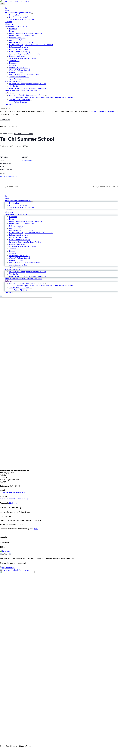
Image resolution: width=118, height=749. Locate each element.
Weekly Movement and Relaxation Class (24, 262)
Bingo (11, 219)
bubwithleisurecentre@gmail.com (104, 111)
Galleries (8, 281)
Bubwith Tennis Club (17, 226)
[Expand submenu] (32, 13)
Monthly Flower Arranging (19, 239)
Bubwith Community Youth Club (21, 223)
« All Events (5, 119)
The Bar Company (16, 274)
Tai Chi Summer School (8, 176)
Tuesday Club (14, 249)
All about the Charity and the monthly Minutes (27, 272)
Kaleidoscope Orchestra (18, 235)
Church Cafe (12, 186)
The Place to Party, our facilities (21, 207)
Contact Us (9, 292)
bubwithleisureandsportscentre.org (14, 499)
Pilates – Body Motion (18, 244)
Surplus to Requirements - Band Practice (25, 242)
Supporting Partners (13, 267)
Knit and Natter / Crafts (18, 237)
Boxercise (13, 216)
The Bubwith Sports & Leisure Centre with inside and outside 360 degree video (44, 285)
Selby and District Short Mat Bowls (23, 246)
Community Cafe (15, 228)
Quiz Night (13, 253)
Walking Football (16, 260)
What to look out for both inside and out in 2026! (28, 276)
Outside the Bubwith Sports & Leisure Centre (26, 283)
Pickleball (13, 251)
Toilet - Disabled (20, 290)
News (7, 198)
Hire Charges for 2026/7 (18, 205)
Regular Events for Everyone (16, 214)
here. (36, 528)
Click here (13, 503)
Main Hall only (27, 160)
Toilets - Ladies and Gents (19, 288)
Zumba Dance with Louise (19, 265)
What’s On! (9, 212)
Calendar (8, 210)
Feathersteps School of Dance (21, 230)
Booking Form (15, 203)
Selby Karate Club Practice (104, 186)
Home (7, 196)
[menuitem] (7, 8)
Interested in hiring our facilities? (18, 200)
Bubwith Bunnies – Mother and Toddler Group (27, 221)
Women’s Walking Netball (19, 258)
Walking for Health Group (19, 255)
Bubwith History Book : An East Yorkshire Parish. (23, 278)
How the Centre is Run (13, 269)
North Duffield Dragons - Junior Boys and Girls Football (31, 233)
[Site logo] (14, 1)
